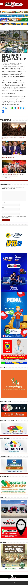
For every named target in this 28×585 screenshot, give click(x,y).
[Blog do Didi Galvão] (14, 4)
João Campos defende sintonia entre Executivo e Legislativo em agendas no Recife (13, 175)
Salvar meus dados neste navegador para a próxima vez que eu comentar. (14, 217)
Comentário (4, 190)
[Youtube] (14, 583)
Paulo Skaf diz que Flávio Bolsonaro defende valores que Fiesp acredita (12, 156)
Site (2, 211)
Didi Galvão (5, 63)
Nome (3, 202)
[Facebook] (11, 583)
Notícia (21, 63)
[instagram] (16, 583)
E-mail (3, 207)
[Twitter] (13, 583)
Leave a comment (6, 64)
